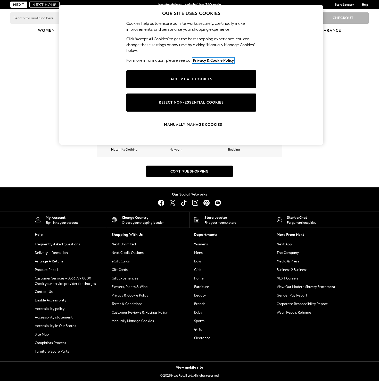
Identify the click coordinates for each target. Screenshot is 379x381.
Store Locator (344, 4)
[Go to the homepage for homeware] (44, 5)
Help (365, 4)
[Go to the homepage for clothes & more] (18, 5)
